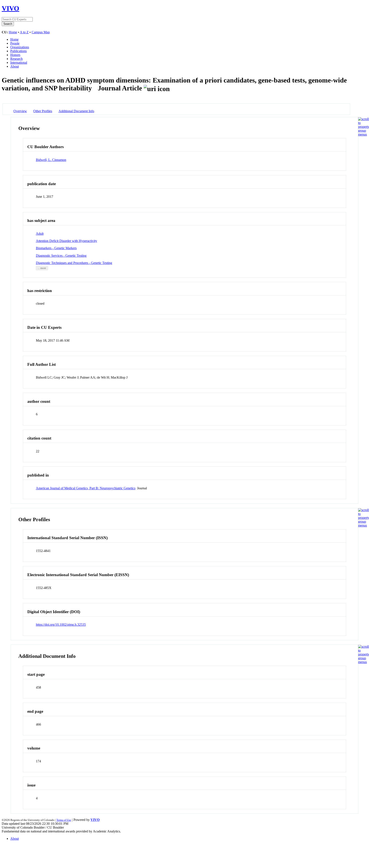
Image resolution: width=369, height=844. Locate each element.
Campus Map (41, 32)
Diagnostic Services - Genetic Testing (61, 255)
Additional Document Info (76, 111)
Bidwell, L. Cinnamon (51, 160)
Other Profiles (42, 111)
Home (13, 32)
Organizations (19, 47)
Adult (40, 233)
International (18, 62)
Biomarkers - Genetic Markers (56, 248)
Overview (20, 111)
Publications (18, 51)
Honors (15, 55)
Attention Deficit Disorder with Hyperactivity (66, 241)
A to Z (24, 32)
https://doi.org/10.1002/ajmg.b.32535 (61, 624)
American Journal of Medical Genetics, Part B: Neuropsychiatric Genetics (85, 488)
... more (42, 268)
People (14, 43)
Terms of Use (63, 820)
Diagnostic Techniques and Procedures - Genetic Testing (74, 263)
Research (16, 58)
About (14, 66)
